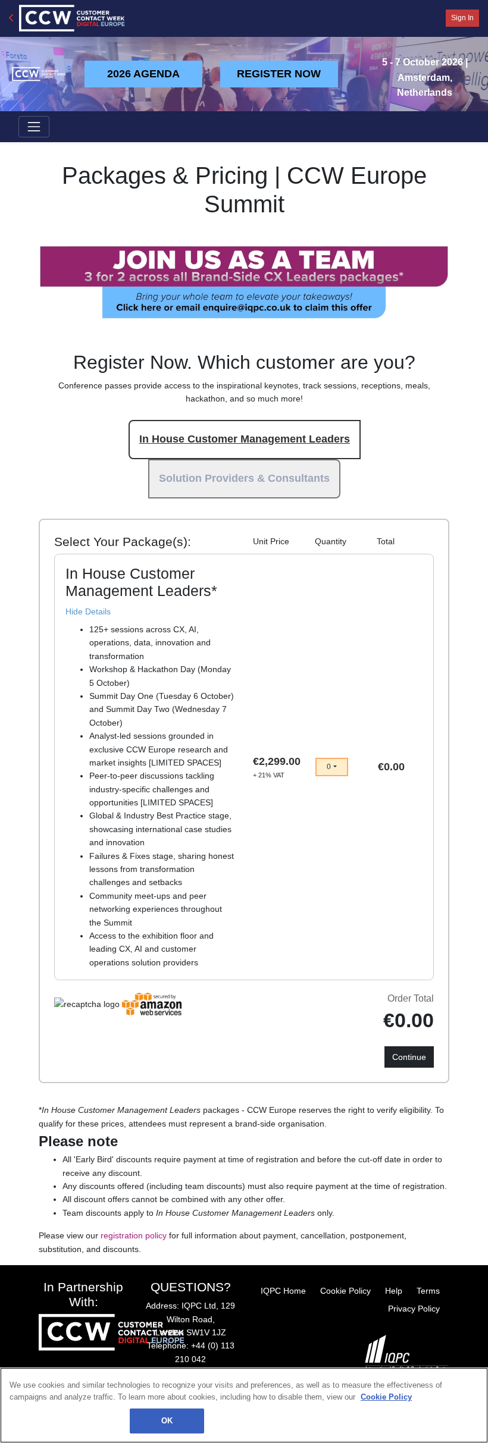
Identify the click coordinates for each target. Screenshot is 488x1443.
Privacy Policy (414, 1308)
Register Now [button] (279, 74)
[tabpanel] (244, 767)
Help (393, 1290)
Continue (409, 1057)
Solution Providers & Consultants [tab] (244, 478)
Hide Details (88, 611)
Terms (428, 1290)
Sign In (462, 18)
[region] (244, 1405)
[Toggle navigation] (33, 126)
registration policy (134, 1235)
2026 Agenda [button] (143, 74)
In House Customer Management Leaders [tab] (244, 439)
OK (167, 1420)
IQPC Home (283, 1290)
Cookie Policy (345, 1290)
